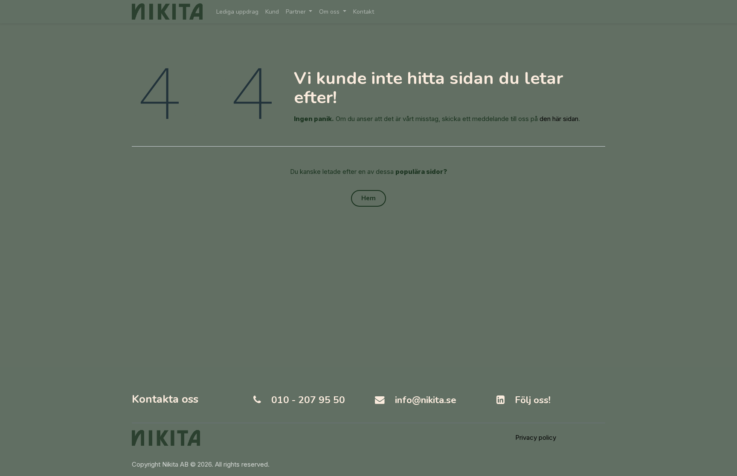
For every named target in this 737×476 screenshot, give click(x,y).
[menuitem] (237, 12)
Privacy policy (535, 437)
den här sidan (559, 119)
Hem (368, 198)
